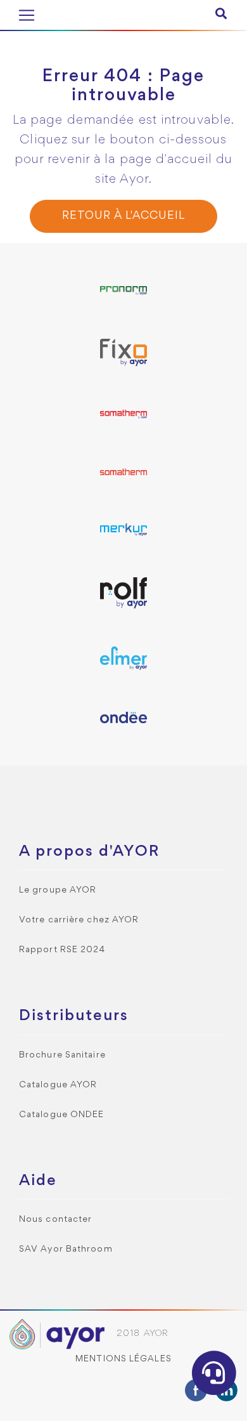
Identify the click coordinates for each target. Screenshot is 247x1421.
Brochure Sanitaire (62, 1055)
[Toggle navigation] (27, 15)
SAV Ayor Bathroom (66, 1249)
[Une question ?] (214, 1373)
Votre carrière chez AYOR (79, 920)
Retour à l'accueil (123, 216)
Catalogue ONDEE (61, 1115)
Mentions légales (123, 1359)
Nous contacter (55, 1219)
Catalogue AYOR (58, 1085)
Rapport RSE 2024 (62, 950)
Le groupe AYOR (57, 890)
